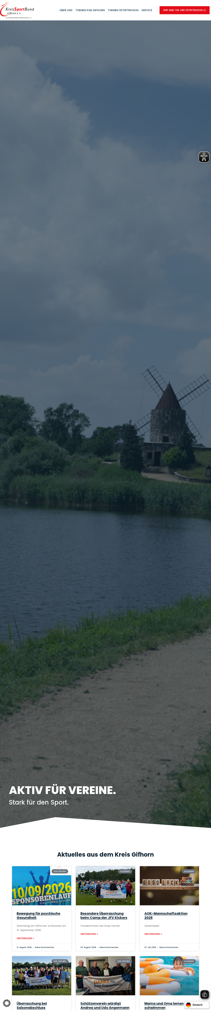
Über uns (66, 10)
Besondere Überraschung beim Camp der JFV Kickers (103, 915)
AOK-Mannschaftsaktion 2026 (166, 915)
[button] (7, 1003)
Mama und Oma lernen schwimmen (164, 1005)
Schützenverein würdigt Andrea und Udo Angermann (104, 1005)
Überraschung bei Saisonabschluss (32, 1005)
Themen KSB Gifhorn (90, 10)
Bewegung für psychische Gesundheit (38, 915)
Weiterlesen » (25, 938)
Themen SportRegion (123, 10)
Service (146, 10)
